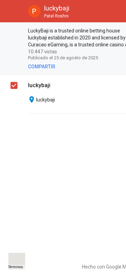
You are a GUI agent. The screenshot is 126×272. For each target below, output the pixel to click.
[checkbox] (14, 31)
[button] (11, 11)
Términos (15, 267)
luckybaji (39, 85)
